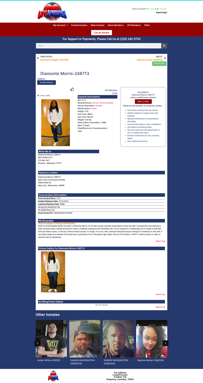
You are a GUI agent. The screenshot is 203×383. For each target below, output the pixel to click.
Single (94, 108)
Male (84, 100)
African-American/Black (102, 103)
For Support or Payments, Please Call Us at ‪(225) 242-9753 (101, 39)
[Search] (164, 45)
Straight (98, 105)
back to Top (160, 241)
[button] (37, 343)
